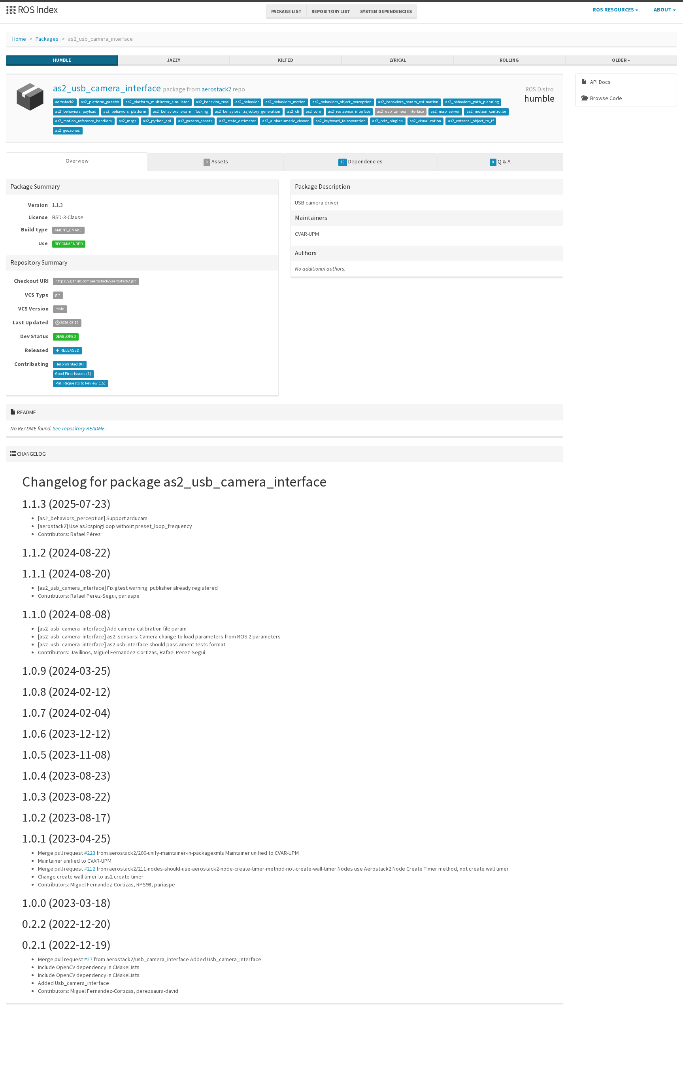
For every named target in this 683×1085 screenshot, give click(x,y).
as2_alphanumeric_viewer (285, 120)
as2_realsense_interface (349, 111)
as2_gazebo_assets (195, 120)
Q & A (501, 161)
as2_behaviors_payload (75, 111)
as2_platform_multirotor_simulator (157, 101)
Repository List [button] (330, 11)
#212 (89, 868)
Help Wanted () (69, 364)
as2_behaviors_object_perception (342, 101)
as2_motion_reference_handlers (83, 120)
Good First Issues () (73, 374)
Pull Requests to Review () (80, 383)
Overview (77, 160)
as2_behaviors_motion (286, 101)
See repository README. (79, 428)
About (663, 9)
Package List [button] (286, 11)
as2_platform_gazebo (100, 101)
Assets (217, 161)
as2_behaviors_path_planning (472, 101)
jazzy (173, 60)
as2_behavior (247, 101)
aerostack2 (216, 89)
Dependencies (362, 161)
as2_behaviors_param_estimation (408, 101)
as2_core (313, 111)
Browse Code (605, 98)
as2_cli (293, 111)
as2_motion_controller (486, 111)
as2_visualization (425, 120)
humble (62, 60)
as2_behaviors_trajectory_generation (247, 111)
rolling (509, 60)
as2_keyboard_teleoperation (341, 120)
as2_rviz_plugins (387, 120)
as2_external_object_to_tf (471, 120)
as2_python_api (157, 120)
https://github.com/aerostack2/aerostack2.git (95, 281)
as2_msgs (127, 120)
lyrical (397, 60)
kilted (285, 60)
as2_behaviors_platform (125, 111)
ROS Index (37, 9)
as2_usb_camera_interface (107, 88)
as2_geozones (67, 130)
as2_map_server (445, 111)
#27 (88, 959)
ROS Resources (613, 9)
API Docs (600, 81)
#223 (89, 852)
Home (19, 38)
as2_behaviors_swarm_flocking (180, 111)
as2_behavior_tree (212, 101)
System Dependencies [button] (386, 11)
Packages (47, 38)
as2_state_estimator (237, 120)
